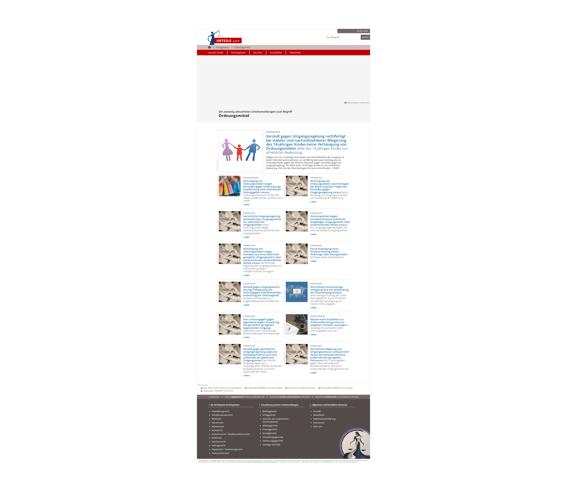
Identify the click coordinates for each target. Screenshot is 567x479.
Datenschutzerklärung (324, 418)
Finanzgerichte (270, 429)
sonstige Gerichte (271, 444)
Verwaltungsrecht (220, 411)
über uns (317, 426)
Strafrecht (217, 437)
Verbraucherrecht (220, 453)
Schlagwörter (222, 47)
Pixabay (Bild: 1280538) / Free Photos (218, 391)
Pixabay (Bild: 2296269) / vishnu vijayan (337, 388)
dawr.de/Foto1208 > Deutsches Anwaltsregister (222, 388)
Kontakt (317, 411)
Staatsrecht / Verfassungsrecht (227, 449)
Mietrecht (216, 418)
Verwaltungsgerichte (273, 437)
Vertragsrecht (218, 445)
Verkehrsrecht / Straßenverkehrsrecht (231, 434)
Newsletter (295, 52)
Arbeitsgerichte (270, 425)
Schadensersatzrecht (222, 414)
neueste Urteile (215, 52)
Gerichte (257, 52)
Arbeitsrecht (218, 426)
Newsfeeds (318, 414)
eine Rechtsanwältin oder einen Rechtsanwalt (260, 462)
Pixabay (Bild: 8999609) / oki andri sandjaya (264, 388)
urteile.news (216, 460)
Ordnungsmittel (242, 47)
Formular (353, 462)
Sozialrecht (217, 430)
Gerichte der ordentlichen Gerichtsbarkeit (276, 420)
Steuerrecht (217, 422)
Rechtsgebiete (238, 52)
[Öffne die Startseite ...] (234, 37)
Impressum (319, 422)
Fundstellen (276, 52)
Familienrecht (219, 441)
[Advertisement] (283, 79)
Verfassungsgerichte (273, 440)
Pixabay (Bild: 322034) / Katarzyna (301, 388)
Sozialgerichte (270, 433)
